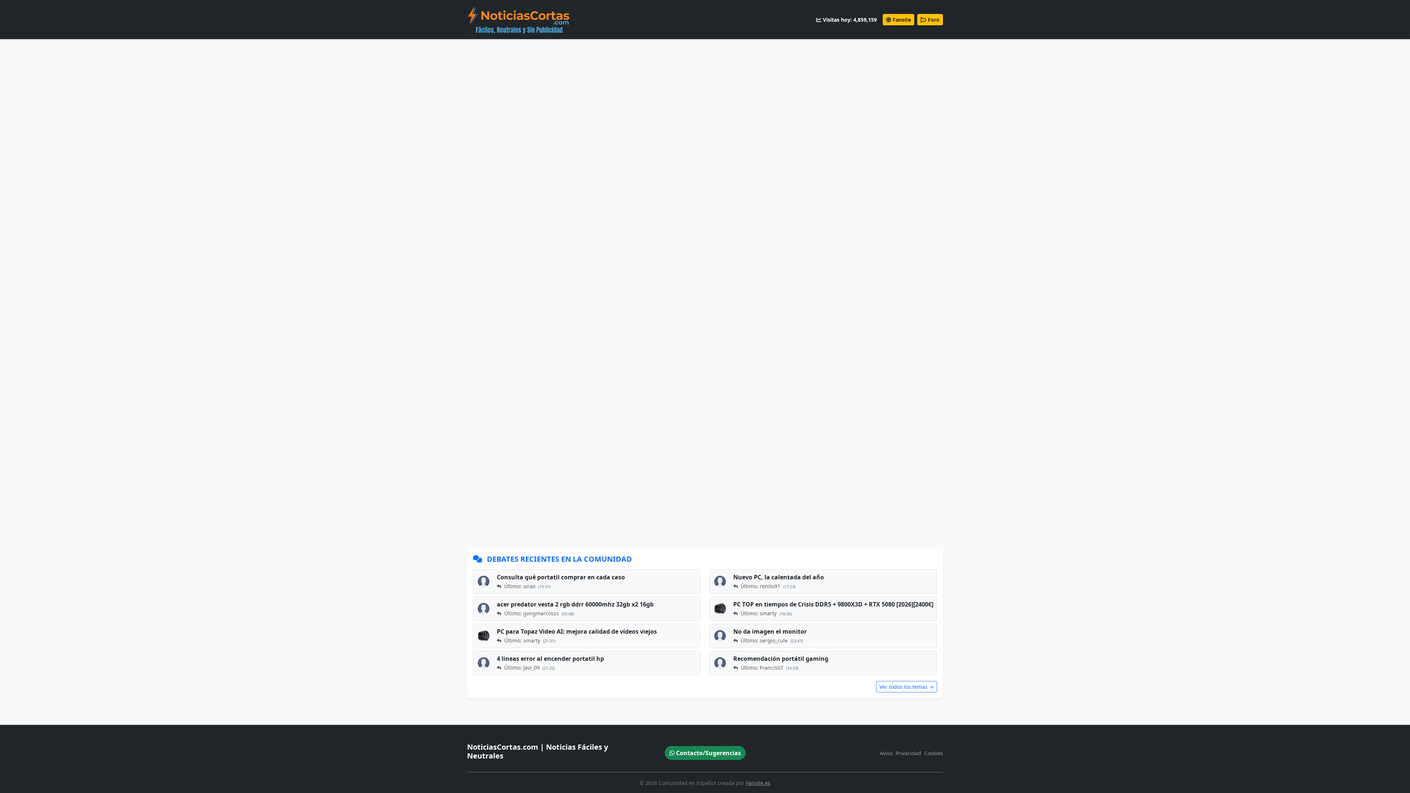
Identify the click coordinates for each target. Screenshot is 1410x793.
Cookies (933, 753)
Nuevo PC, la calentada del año (778, 577)
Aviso (886, 753)
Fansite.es (758, 782)
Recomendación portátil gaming (780, 659)
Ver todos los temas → (906, 686)
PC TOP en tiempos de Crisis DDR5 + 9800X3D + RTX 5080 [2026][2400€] (833, 604)
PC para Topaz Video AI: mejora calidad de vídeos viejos (577, 631)
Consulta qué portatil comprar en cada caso (561, 577)
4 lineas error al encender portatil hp (550, 659)
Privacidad (908, 753)
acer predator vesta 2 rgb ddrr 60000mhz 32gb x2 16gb (575, 604)
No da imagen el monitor (770, 631)
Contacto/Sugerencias (708, 753)
